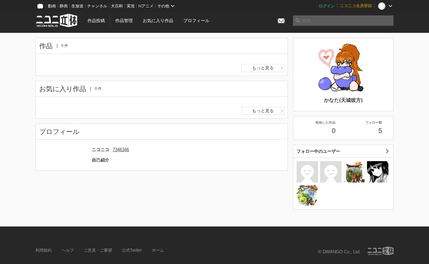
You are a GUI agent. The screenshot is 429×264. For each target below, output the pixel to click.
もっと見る (263, 67)
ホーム (158, 250)
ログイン (327, 6)
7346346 (121, 149)
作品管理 (124, 20)
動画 (52, 6)
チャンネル (97, 6)
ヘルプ (68, 250)
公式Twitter (132, 250)
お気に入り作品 (158, 20)
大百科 (117, 6)
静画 (64, 6)
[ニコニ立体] (380, 251)
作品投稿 (96, 20)
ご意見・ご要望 (98, 250)
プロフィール (196, 20)
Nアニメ (146, 6)
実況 (131, 6)
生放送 (77, 6)
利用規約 (44, 250)
